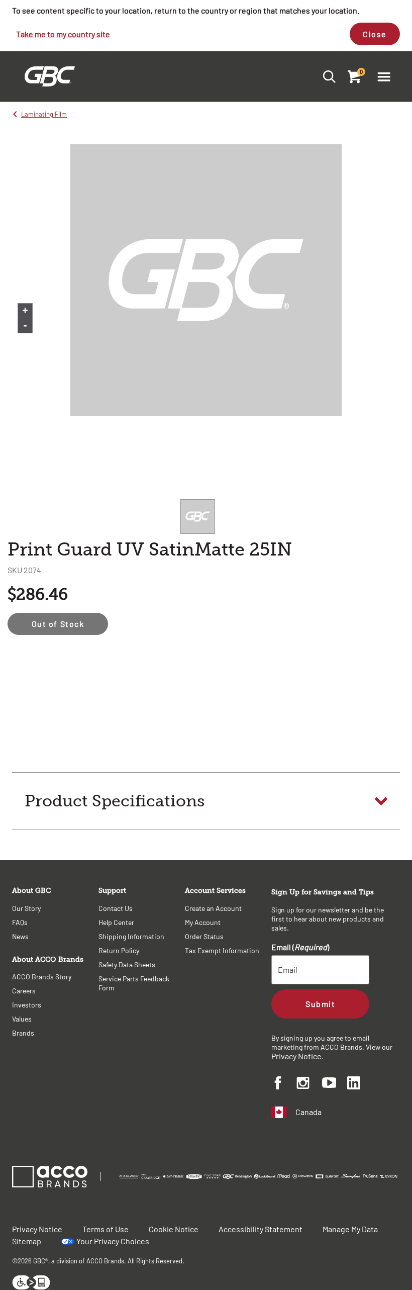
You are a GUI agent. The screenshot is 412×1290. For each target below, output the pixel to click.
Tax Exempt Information (222, 950)
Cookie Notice (173, 1229)
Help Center (116, 922)
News (20, 936)
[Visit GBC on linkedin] (359, 1084)
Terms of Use (105, 1229)
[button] (384, 76)
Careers (24, 990)
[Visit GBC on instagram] (309, 1084)
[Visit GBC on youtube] (334, 1084)
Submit (320, 1003)
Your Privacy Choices (112, 1241)
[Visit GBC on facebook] (283, 1084)
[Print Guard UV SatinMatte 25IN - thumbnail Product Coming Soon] (197, 516)
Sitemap (26, 1241)
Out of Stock (58, 623)
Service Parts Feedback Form (133, 983)
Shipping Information (131, 936)
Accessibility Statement (260, 1229)
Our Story (26, 908)
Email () (300, 947)
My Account (203, 922)
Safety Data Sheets (126, 964)
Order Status (204, 936)
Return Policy (118, 950)
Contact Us (115, 908)
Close (375, 34)
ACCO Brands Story (41, 976)
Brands (23, 1033)
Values (22, 1019)
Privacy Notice (296, 1056)
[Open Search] (326, 76)
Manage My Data (350, 1229)
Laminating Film (44, 114)
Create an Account (213, 908)
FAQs (20, 922)
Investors (26, 1004)
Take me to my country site (63, 34)
